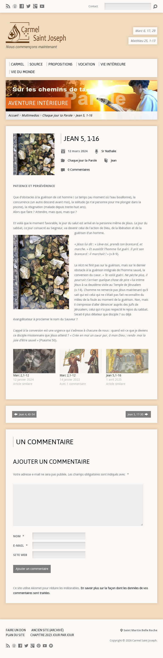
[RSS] (8, 6)
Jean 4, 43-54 (26, 414)
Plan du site (15, 635)
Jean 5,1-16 (113, 375)
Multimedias (30, 115)
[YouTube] (42, 6)
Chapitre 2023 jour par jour (52, 635)
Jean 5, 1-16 (84, 115)
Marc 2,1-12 (21, 375)
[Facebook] (22, 6)
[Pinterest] (39, 646)
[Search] (155, 6)
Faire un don (16, 630)
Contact (93, 6)
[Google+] (35, 6)
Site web (20, 555)
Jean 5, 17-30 (136, 414)
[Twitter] (28, 6)
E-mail (20, 545)
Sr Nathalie (108, 151)
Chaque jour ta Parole (57, 115)
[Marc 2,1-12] (34, 361)
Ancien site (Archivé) (47, 630)
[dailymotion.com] (51, 646)
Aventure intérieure (38, 103)
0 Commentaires (79, 169)
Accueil (13, 115)
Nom (18, 536)
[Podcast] (15, 6)
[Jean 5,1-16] (127, 361)
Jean (114, 160)
